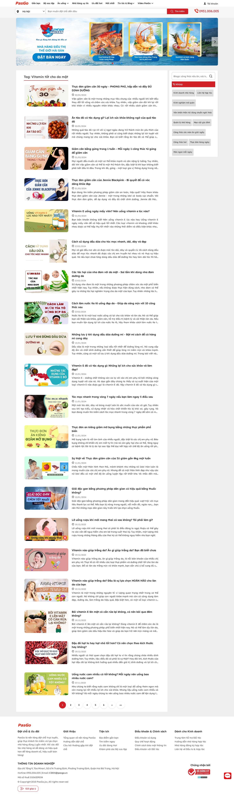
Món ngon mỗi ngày (183, 152)
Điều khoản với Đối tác (147, 749)
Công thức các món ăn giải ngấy (189, 132)
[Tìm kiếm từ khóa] (210, 77)
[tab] (112, 63)
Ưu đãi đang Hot (108, 745)
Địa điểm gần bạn (108, 737)
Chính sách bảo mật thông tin (150, 745)
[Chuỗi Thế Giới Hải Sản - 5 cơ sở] (117, 42)
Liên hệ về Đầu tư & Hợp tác (190, 749)
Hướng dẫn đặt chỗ (73, 741)
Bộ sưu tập (48, 3)
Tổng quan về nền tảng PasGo (79, 737)
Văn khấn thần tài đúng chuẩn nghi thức (193, 112)
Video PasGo (144, 3)
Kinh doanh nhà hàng (184, 93)
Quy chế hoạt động (145, 741)
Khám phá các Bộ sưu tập (113, 749)
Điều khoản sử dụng (145, 737)
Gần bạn (36, 3)
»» (121, 705)
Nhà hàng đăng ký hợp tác (189, 745)
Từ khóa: (178, 84)
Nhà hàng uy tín (80, 3)
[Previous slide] (19, 41)
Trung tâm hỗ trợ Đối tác (188, 737)
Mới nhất (110, 3)
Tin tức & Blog (125, 3)
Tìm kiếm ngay (107, 741)
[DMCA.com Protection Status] (196, 777)
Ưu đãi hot (97, 3)
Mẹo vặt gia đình (202, 122)
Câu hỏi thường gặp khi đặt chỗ (78, 747)
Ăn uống (62, 3)
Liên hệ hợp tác (204, 93)
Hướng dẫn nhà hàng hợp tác (190, 741)
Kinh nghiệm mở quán (184, 102)
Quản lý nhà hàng (182, 122)
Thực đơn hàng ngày (199, 142)
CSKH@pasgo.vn (58, 772)
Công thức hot (180, 142)
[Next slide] (215, 41)
